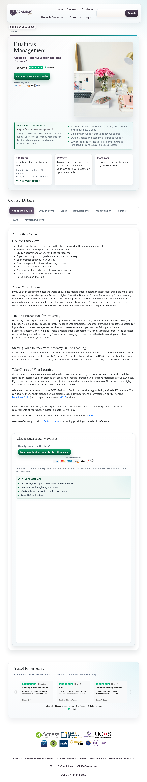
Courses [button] (71, 9)
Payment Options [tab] (34, 219)
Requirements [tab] (81, 210)
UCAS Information (86, 766)
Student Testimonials (121, 758)
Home (59, 9)
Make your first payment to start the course (44, 452)
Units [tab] (64, 210)
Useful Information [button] (52, 17)
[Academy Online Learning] (20, 13)
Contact (18, 758)
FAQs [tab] (15, 219)
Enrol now (87, 9)
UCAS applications (51, 421)
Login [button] (88, 17)
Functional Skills (21, 397)
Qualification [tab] (103, 210)
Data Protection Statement (71, 758)
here (90, 415)
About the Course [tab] (22, 210)
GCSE (63, 397)
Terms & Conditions (61, 766)
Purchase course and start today (32, 76)
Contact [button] (74, 17)
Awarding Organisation (39, 758)
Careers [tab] (122, 210)
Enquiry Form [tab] (46, 210)
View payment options (28, 180)
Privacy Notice (98, 758)
